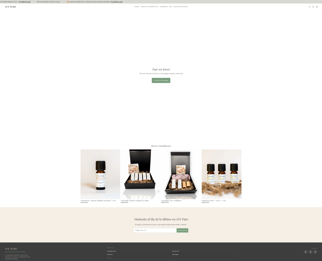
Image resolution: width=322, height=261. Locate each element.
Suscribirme (182, 230)
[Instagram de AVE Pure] (305, 252)
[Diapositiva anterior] (83, 174)
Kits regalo (175, 254)
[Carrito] (317, 7)
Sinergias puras (111, 251)
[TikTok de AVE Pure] (310, 252)
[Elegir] (117, 196)
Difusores (110, 254)
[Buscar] (309, 7)
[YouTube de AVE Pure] (315, 252)
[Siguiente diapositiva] (117, 174)
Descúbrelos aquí (18, 2)
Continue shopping (161, 80)
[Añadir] (158, 196)
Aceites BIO (175, 251)
